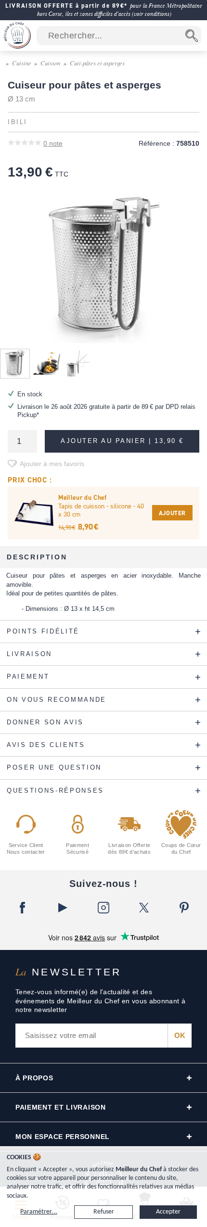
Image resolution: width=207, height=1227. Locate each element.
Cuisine (21, 63)
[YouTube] (63, 907)
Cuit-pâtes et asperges (97, 63)
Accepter (168, 1211)
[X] (144, 907)
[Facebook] (22, 907)
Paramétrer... (38, 1211)
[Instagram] (103, 907)
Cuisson (50, 63)
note (53, 143)
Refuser (103, 1211)
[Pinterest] (184, 907)
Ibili (17, 122)
